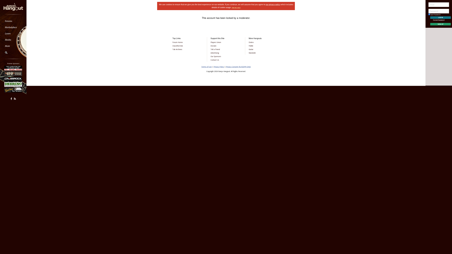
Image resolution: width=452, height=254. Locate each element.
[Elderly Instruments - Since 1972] (13, 73)
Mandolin (252, 53)
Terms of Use (206, 67)
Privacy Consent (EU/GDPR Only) (238, 67)
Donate (213, 46)
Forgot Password (438, 20)
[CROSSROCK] (13, 79)
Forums (8, 21)
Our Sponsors (216, 56)
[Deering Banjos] (13, 84)
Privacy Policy (219, 67)
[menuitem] (13, 21)
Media (8, 39)
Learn (8, 33)
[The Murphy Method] (13, 68)
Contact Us (215, 60)
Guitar (251, 49)
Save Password (435, 15)
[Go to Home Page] (13, 6)
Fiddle (251, 46)
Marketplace (11, 27)
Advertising (215, 53)
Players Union (216, 42)
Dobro (251, 42)
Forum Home (177, 42)
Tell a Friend (215, 49)
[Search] (4, 52)
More (7, 46)
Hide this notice (236, 7)
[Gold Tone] (13, 90)
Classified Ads (177, 46)
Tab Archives (177, 49)
